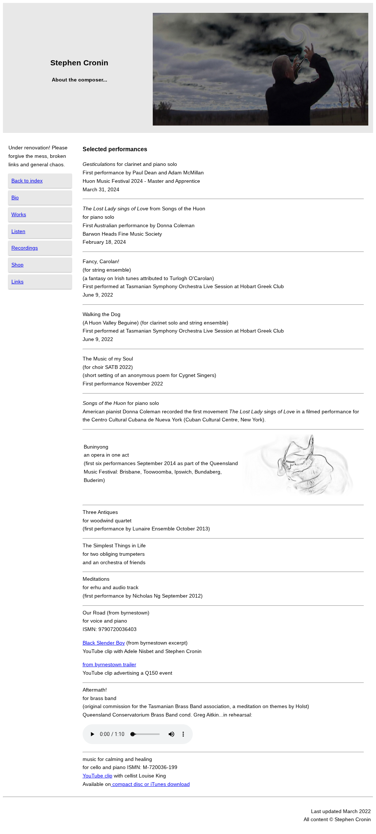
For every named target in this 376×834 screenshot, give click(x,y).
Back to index (27, 181)
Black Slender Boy (104, 643)
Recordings (24, 248)
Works (18, 214)
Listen (18, 231)
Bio (15, 197)
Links (17, 281)
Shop (17, 265)
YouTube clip (97, 776)
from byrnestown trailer (109, 664)
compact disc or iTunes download (150, 784)
